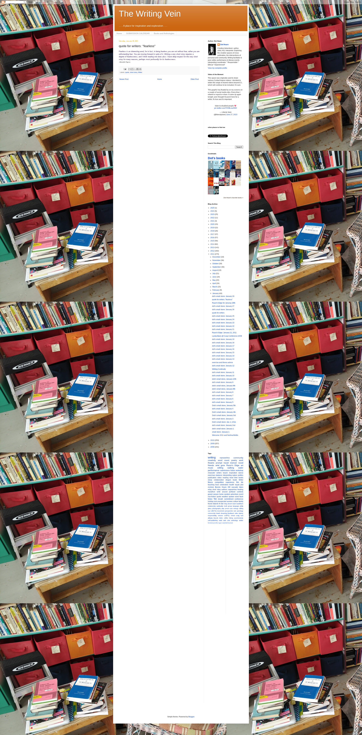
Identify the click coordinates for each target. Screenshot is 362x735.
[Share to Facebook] (137, 69)
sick (215, 501)
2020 (212, 224)
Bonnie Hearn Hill (222, 487)
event (241, 494)
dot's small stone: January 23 (223, 323)
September (216, 267)
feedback (231, 513)
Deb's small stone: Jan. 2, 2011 (224, 422)
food (217, 485)
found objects (213, 504)
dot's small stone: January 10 (223, 376)
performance (213, 470)
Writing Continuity (219, 369)
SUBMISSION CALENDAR (138, 33)
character (211, 473)
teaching (211, 485)
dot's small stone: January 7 (222, 396)
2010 (212, 440)
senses (220, 515)
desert (230, 504)
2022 (212, 218)
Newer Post (123, 79)
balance (219, 475)
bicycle (216, 518)
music (210, 468)
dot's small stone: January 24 (223, 319)
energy (235, 508)
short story (133, 72)
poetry (234, 460)
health (231, 485)
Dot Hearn (224, 45)
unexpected (221, 501)
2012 (212, 251)
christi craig (235, 515)
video (219, 478)
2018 (212, 231)
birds (221, 518)
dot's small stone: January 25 (223, 316)
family (241, 501)
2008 (212, 447)
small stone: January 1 (220, 432)
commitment (228, 499)
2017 (212, 234)
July (214, 273)
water (240, 468)
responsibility (212, 515)
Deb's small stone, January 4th (224, 412)
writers (219, 473)
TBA (215, 499)
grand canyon (213, 494)
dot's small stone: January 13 (223, 359)
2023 (212, 214)
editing (220, 468)
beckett (230, 523)
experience (230, 482)
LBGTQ (213, 511)
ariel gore (220, 465)
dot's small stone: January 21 (223, 329)
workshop (239, 470)
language (236, 506)
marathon (211, 492)
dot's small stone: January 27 (223, 306)
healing (240, 490)
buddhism (240, 504)
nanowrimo (225, 458)
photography (216, 508)
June (214, 277)
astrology (240, 511)
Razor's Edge (232, 465)
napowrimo (232, 490)
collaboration (219, 480)
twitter (241, 520)
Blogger (191, 717)
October (215, 264)
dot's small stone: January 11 (223, 372)
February (216, 290)
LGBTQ (227, 515)
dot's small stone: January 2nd (223, 425)
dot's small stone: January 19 (223, 339)
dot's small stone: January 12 (223, 366)
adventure (234, 494)
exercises (211, 475)
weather (225, 497)
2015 (212, 241)
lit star (221, 504)
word (231, 478)
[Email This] (129, 69)
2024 (212, 211)
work (241, 460)
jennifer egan (217, 523)
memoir (233, 463)
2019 (212, 228)
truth (225, 506)
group (230, 506)
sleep (210, 480)
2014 (212, 244)
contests (240, 492)
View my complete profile (217, 68)
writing (212, 457)
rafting (241, 508)
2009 (212, 444)
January (215, 293)
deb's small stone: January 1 (223, 429)
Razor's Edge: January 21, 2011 (224, 333)
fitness (210, 482)
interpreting (227, 475)
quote (127, 72)
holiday (211, 501)
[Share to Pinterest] (140, 69)
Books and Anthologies (164, 33)
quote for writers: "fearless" (222, 300)
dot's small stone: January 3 (222, 419)
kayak (237, 485)
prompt (219, 463)
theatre (211, 463)
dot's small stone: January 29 (223, 296)
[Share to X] (134, 69)
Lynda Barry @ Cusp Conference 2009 (227, 336)
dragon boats (231, 480)
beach (225, 473)
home (221, 494)
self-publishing (213, 520)
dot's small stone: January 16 (223, 349)
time (236, 478)
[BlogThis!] (132, 69)
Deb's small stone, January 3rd (224, 415)
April (214, 283)
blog (225, 504)
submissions (225, 470)
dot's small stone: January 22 (223, 326)
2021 (212, 221)
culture (235, 501)
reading (226, 478)
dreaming (224, 513)
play (223, 508)
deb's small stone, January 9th (223, 386)
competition (219, 482)
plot (241, 485)
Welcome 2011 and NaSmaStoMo (225, 435)
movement (220, 511)
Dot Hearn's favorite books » (233, 197)
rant (242, 515)
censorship (212, 513)
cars (231, 508)
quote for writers (218, 313)
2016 (212, 238)
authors (224, 490)
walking (230, 468)
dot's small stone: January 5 (222, 402)
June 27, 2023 (231, 115)
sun (209, 511)
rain (235, 511)
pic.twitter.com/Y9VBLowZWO (225, 108)
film (237, 482)
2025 (212, 208)
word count (223, 460)
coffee (226, 518)
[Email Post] (125, 69)
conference (239, 499)
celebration (224, 485)
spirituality (219, 506)
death (218, 513)
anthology (234, 520)
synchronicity (238, 518)
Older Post (195, 79)
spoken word (234, 497)
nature (234, 475)
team (234, 504)
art (242, 465)
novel (240, 463)
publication (212, 478)
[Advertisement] (239, 570)
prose (227, 508)
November (216, 260)
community (238, 458)
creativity (212, 460)
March (215, 287)
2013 (212, 247)
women (230, 501)
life (242, 482)
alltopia (210, 518)
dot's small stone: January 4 (222, 409)
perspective (229, 511)
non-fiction (212, 497)
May (214, 280)
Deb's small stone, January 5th (224, 405)
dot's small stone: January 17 (223, 346)
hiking (231, 518)
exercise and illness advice (222, 362)
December (216, 257)
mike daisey (239, 513)
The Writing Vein (150, 13)
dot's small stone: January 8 (222, 392)
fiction (232, 470)
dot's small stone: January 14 (223, 356)
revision (211, 487)
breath (220, 499)
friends (211, 465)
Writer (140, 72)
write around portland (226, 492)
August (215, 270)
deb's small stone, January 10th (224, 379)
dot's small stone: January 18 (223, 343)
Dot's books (216, 158)
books (241, 478)
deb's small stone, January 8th (223, 389)
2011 (212, 254)
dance (240, 473)
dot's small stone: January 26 (223, 310)
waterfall (225, 523)
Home (119, 33)
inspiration (233, 473)
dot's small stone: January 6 (222, 399)
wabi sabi (222, 520)
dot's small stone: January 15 (223, 353)
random (227, 494)
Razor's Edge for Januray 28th (223, 303)
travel (226, 463)
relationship (212, 506)
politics (240, 475)
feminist (210, 523)
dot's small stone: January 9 (222, 382)
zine (228, 520)
